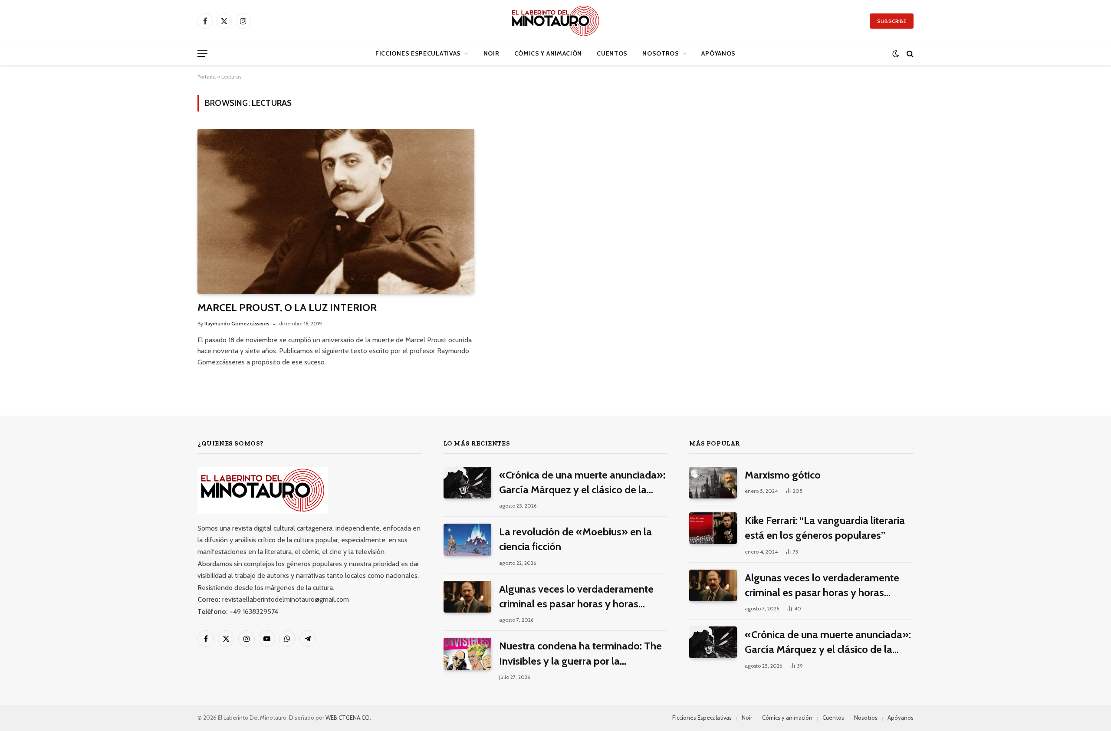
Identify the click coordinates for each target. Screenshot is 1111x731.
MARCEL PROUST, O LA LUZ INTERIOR (287, 307)
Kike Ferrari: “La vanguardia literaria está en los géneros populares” (825, 527)
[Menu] (202, 53)
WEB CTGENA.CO (347, 717)
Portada (206, 76)
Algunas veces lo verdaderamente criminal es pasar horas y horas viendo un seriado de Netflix (576, 597)
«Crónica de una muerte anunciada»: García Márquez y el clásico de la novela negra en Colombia (582, 483)
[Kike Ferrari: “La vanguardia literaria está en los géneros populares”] (713, 528)
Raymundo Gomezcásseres (236, 323)
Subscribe (891, 21)
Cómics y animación (548, 53)
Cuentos (612, 53)
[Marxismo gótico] (713, 482)
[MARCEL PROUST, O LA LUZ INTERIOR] (335, 211)
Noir (491, 53)
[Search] (909, 53)
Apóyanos (718, 53)
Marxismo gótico (783, 475)
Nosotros (660, 53)
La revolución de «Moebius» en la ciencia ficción (575, 539)
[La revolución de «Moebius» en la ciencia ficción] (467, 539)
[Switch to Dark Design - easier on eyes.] (895, 53)
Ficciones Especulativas (418, 53)
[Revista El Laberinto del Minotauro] (555, 21)
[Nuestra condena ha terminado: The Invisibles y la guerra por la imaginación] (467, 653)
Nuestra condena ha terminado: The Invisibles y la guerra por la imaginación (580, 654)
